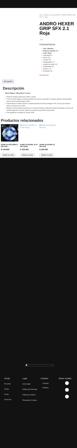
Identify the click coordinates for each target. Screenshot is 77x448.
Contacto (46, 383)
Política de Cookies (28, 395)
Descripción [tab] (8, 81)
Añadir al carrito (8, 155)
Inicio (41, 15)
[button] (12, 3)
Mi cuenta (7, 384)
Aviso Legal (26, 384)
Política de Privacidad (29, 389)
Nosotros (46, 387)
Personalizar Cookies (29, 400)
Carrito (6, 394)
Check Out (7, 399)
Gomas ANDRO (55, 15)
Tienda (6, 389)
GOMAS (46, 15)
